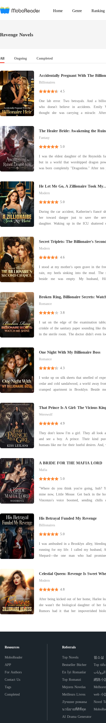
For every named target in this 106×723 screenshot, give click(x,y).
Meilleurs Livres (73, 694)
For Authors (13, 672)
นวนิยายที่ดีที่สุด (74, 709)
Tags (8, 687)
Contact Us (12, 679)
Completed (12, 694)
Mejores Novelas (74, 687)
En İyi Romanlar (74, 672)
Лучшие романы (74, 702)
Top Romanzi (71, 679)
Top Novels (70, 657)
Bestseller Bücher (74, 665)
